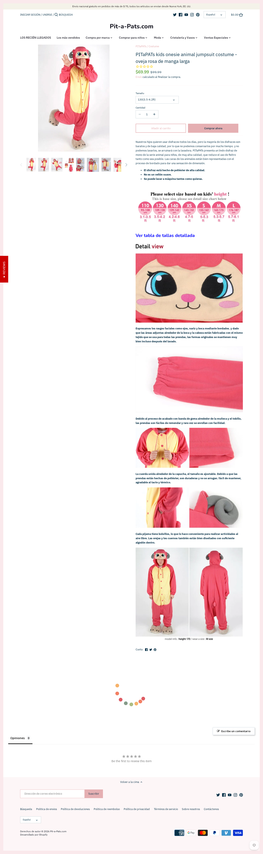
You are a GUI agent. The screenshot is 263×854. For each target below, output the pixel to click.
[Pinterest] (198, 14)
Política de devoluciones (75, 809)
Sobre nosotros (191, 809)
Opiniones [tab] (17, 738)
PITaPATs (141, 46)
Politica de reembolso (107, 809)
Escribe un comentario (235, 731)
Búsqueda (26, 809)
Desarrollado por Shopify (33, 834)
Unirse (47, 14)
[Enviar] (56, 15)
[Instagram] (192, 14)
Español (210, 14)
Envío (139, 77)
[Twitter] (174, 14)
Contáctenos (211, 809)
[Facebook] (180, 14)
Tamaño (140, 93)
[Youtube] (186, 14)
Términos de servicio (166, 809)
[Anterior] (21, 164)
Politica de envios (46, 809)
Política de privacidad (137, 809)
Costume (154, 46)
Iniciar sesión (30, 14)
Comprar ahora (213, 128)
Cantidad (140, 107)
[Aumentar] (154, 114)
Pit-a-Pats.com (131, 26)
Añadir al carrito (161, 128)
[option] (31, 165)
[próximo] (126, 164)
